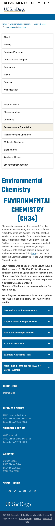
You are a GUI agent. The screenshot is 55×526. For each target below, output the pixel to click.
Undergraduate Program (20, 24)
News (7, 74)
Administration (11, 89)
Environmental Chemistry (15, 27)
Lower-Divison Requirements (20, 310)
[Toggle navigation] (28, 17)
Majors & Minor (40, 24)
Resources (9, 67)
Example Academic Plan (17, 354)
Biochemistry (10, 149)
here (33, 253)
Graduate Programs (13, 52)
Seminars (8, 82)
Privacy (37, 518)
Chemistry (9, 119)
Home (4, 24)
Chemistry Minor (12, 112)
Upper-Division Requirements (20, 321)
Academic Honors (12, 157)
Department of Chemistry (26, 3)
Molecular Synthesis (14, 142)
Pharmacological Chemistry (17, 134)
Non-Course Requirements (19, 332)
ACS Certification (14, 343)
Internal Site (9, 393)
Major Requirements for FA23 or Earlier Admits (22, 367)
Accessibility (25, 518)
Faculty (7, 44)
